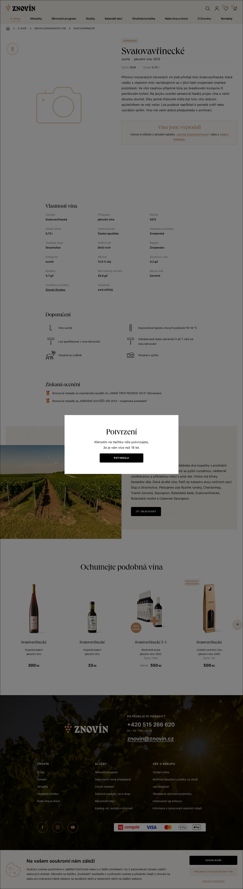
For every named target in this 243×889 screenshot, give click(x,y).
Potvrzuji (121, 457)
